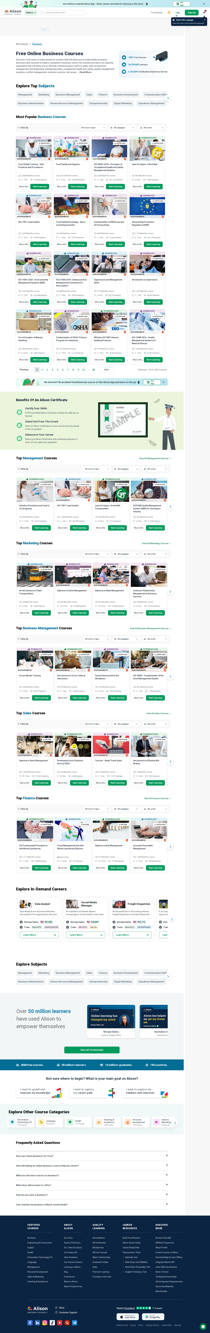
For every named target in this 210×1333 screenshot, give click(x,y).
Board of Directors (72, 1243)
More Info (23, 186)
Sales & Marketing (35, 1277)
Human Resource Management (66, 103)
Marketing (44, 94)
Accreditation (99, 1238)
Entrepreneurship (98, 103)
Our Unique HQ (70, 1252)
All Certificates (99, 1243)
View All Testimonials (91, 1050)
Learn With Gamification (166, 1267)
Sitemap (177, 1325)
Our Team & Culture (73, 1247)
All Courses (22, 44)
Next (106, 369)
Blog (66, 1272)
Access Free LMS (163, 1238)
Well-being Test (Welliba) (136, 1262)
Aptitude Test (131, 1257)
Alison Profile (161, 1247)
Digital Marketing (123, 103)
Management (25, 94)
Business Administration (31, 103)
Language (31, 1262)
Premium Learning (101, 1272)
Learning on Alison (72, 1267)
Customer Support (68, 1312)
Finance (103, 94)
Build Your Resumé (131, 1238)
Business (31, 1238)
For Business (157, 12)
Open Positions (71, 1257)
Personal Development (37, 1272)
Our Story (68, 1238)
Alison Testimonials (101, 1257)
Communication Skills (155, 94)
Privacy (133, 1325)
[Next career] (172, 919)
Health (30, 1252)
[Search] (43, 12)
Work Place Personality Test (137, 1267)
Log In (177, 12)
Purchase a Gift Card (102, 1277)
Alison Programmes (73, 1286)
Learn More (29, 935)
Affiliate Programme (165, 1243)
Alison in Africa (71, 1281)
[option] (35, 506)
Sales (89, 94)
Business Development (126, 94)
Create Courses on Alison (167, 1252)
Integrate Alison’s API (165, 1262)
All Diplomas (98, 1247)
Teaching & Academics (37, 1281)
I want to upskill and (35, 1091)
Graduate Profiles (100, 1262)
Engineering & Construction (39, 1243)
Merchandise (161, 1291)
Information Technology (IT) (40, 1257)
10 (83, 369)
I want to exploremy (83, 1091)
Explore (29, 12)
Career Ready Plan (131, 1247)
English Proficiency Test (136, 1272)
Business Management (68, 94)
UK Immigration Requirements (169, 1281)
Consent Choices (152, 1325)
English (30, 1247)
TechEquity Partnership (166, 1277)
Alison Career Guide (131, 1243)
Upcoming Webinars (165, 1286)
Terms (140, 1325)
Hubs (95, 1267)
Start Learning (40, 186)
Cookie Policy (166, 1325)
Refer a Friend (162, 1272)
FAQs (61, 1307)
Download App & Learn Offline (169, 1257)
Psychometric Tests (132, 1252)
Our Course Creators (73, 1262)
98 (93, 369)
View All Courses (153, 458)
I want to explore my (140, 1091)
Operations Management (151, 103)
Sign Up (192, 12)
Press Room (69, 1277)
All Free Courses (100, 1252)
